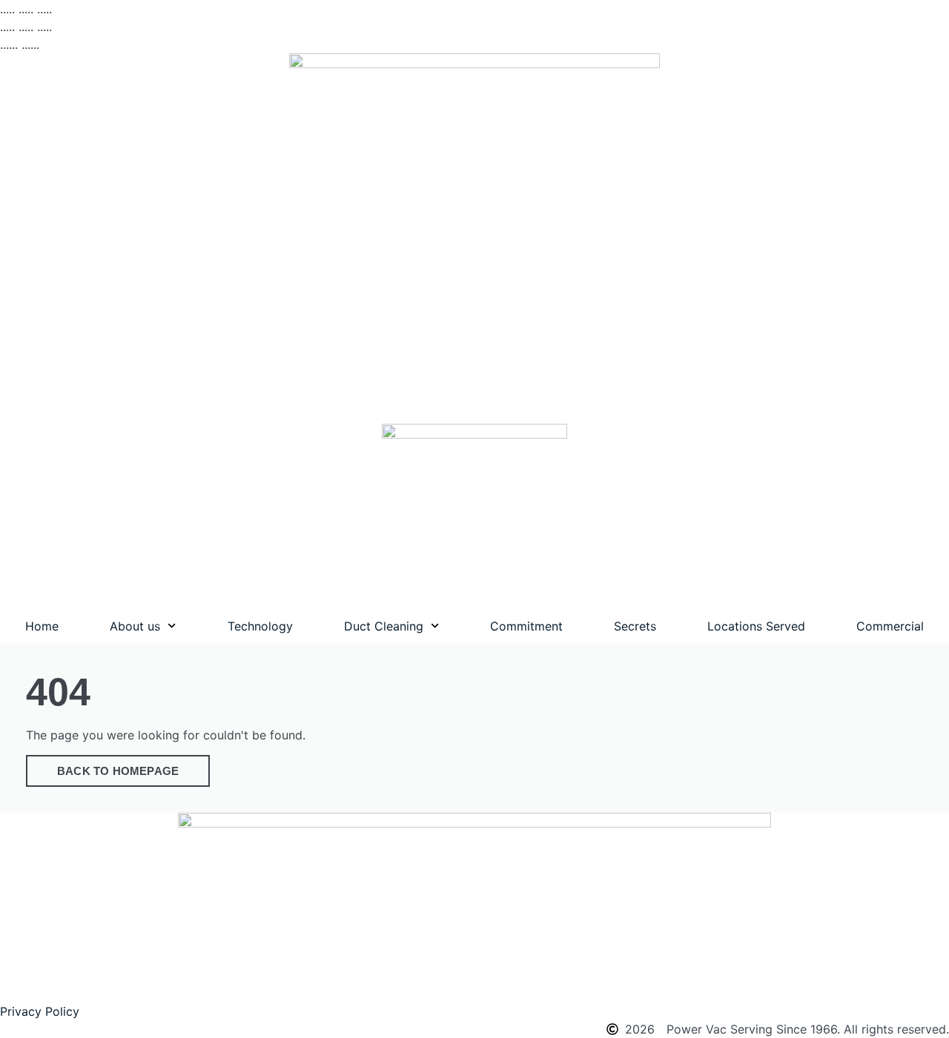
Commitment (526, 626)
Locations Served (756, 626)
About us (135, 626)
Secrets (635, 626)
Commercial (890, 626)
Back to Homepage (118, 771)
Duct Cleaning (383, 626)
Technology (260, 626)
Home (42, 626)
